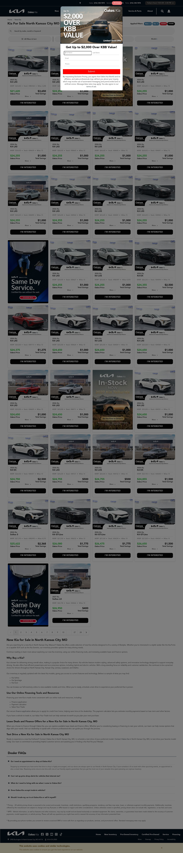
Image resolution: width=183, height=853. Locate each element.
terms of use (91, 87)
